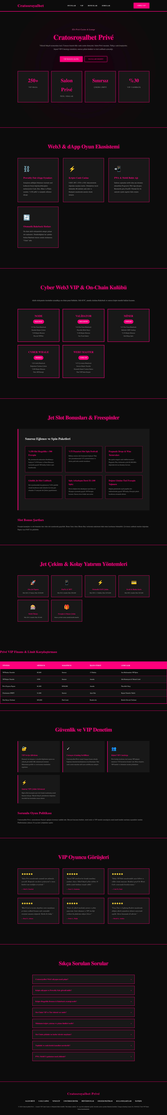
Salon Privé (30, 1101)
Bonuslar (92, 5)
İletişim (138, 1101)
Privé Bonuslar (88, 1101)
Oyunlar (71, 5)
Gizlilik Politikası (105, 1101)
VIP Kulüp (56, 1101)
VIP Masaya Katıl (71, 59)
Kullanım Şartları (124, 1101)
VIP (81, 5)
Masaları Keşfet (95, 59)
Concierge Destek (71, 1101)
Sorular (106, 5)
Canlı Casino (43, 1101)
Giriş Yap (141, 5)
